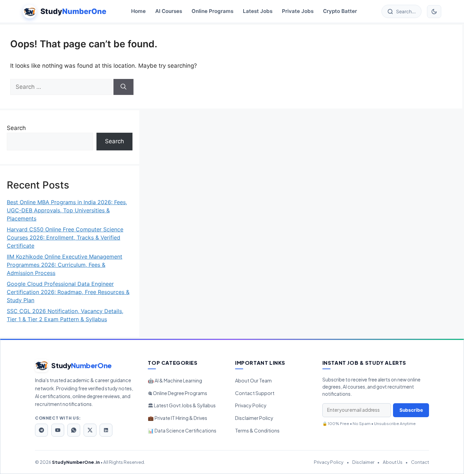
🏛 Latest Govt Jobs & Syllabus (182, 405)
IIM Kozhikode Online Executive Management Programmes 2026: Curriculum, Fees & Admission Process (64, 264)
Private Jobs (298, 11)
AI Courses (168, 11)
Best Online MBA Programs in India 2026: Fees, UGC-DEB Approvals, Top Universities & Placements (67, 210)
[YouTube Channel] (57, 430)
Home (138, 11)
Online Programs (212, 11)
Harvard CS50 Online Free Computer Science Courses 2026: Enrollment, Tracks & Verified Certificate (65, 237)
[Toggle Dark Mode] (434, 11)
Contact (420, 462)
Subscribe (411, 410)
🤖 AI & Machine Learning (175, 380)
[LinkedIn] (106, 430)
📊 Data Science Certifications (182, 430)
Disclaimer (363, 462)
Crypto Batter (340, 11)
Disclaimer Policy (254, 418)
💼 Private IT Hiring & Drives (177, 418)
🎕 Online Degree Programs (177, 393)
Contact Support (254, 393)
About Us (393, 462)
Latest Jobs (257, 11)
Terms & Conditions (257, 430)
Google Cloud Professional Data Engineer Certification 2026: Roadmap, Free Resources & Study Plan (68, 292)
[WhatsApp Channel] (73, 430)
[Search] (123, 87)
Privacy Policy (251, 405)
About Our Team (253, 380)
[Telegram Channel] (41, 430)
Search (16, 128)
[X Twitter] (90, 430)
